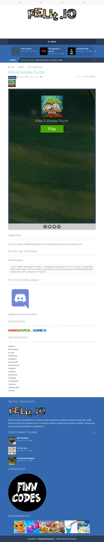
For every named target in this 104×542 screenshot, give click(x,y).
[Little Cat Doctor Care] (20, 526)
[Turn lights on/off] (45, 227)
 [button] (54, 227)
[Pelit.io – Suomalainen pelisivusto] (52, 13)
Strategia (12, 378)
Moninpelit (13, 362)
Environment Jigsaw (26, 458)
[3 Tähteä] (80, 76)
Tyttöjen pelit (13, 387)
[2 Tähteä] (78, 76)
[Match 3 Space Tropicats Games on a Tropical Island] (45, 526)
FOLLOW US (84, 2)
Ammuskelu (13, 349)
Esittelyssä (12, 355)
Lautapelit (12, 359)
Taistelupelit (13, 381)
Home (12, 67)
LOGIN (20, 2)
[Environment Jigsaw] (12, 460)
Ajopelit (11, 346)
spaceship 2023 (82, 49)
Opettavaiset (13, 365)
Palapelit (21, 67)
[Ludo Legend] (83, 526)
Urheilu (11, 390)
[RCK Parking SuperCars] (12, 440)
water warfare (26, 49)
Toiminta (12, 384)
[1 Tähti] (77, 76)
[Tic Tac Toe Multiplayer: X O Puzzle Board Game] (12, 450)
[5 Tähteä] (83, 76)
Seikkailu (12, 371)
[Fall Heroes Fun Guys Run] (33, 526)
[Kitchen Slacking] (58, 526)
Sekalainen (13, 375)
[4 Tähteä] (82, 76)
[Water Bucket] (71, 526)
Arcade (11, 352)
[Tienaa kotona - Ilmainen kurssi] (27, 492)
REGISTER (41, 2)
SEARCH (63, 2)
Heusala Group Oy (46, 539)
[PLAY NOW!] (16, 51)
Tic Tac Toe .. (22, 448)
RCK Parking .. (23, 438)
